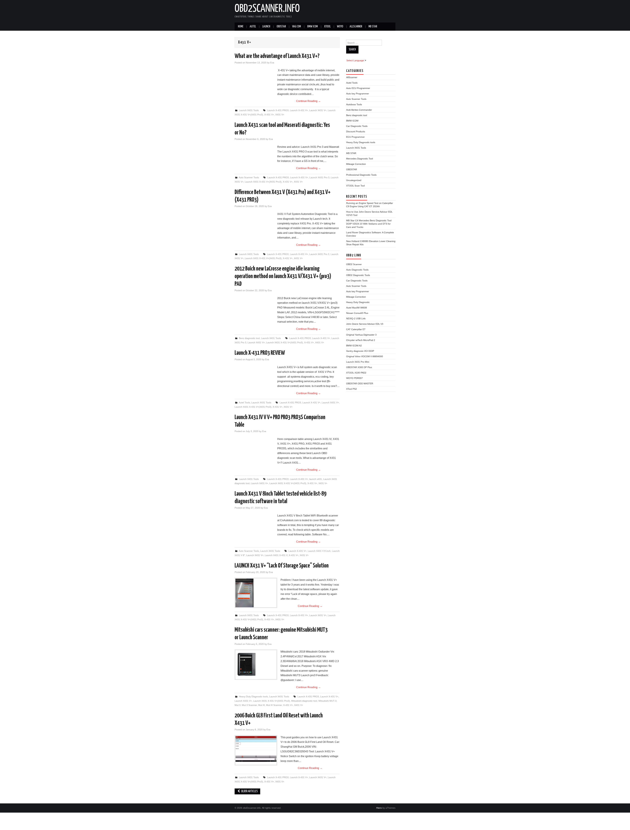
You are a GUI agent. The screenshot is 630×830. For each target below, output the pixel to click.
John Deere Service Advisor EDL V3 (364, 324)
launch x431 (315, 479)
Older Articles (249, 791)
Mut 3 (238, 705)
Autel (253, 26)
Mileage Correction (356, 164)
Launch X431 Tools (249, 110)
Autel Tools (244, 402)
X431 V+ (279, 114)
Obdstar (281, 26)
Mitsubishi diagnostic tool (304, 700)
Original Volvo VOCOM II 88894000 (364, 356)
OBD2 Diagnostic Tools (358, 275)
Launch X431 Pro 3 (319, 177)
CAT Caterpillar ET (356, 329)
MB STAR (372, 26)
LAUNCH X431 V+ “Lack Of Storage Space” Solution (282, 566)
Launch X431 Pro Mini (357, 361)
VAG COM (296, 26)
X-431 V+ (269, 114)
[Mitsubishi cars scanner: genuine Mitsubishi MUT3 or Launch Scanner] (255, 664)
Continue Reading (308, 101)
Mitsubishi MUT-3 (327, 700)
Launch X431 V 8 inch (319, 551)
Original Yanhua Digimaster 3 (361, 334)
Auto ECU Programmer (358, 88)
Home (240, 26)
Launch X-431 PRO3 (278, 110)
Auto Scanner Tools (249, 177)
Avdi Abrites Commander (359, 110)
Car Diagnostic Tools (357, 126)
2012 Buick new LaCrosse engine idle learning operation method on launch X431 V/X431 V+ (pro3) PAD (283, 276)
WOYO (340, 26)
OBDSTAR (351, 169)
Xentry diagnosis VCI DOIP (360, 351)
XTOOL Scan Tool (355, 185)
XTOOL (327, 26)
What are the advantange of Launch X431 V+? (277, 56)
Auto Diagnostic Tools (357, 269)
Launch (266, 26)
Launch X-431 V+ (299, 110)
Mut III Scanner (274, 705)
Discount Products (355, 131)
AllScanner (356, 26)
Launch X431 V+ (317, 110)
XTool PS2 (351, 389)
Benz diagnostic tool (249, 338)
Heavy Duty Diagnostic (358, 302)
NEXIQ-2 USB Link (356, 318)
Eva (272, 62)
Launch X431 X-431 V (276, 555)
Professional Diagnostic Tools (361, 175)
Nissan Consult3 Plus (357, 313)
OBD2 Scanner (354, 264)
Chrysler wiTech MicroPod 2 (360, 340)
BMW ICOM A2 (354, 345)
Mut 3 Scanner (249, 705)
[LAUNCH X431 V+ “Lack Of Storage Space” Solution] (255, 593)
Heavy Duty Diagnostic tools (253, 696)
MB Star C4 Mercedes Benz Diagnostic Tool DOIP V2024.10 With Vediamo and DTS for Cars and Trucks (368, 223)
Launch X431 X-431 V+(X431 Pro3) (263, 181)
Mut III (261, 705)
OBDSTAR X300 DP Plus (359, 367)
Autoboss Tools (354, 104)
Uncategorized (353, 180)
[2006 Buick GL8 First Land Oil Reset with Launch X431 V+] (255, 749)
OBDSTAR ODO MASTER (359, 383)
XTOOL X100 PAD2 (356, 372)
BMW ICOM (312, 26)
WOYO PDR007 (354, 378)
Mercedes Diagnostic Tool (359, 158)
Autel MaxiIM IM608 (356, 307)
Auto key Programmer (357, 93)
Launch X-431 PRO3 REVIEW (260, 353)
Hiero (379, 808)
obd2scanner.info (267, 9)
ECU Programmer (355, 137)
